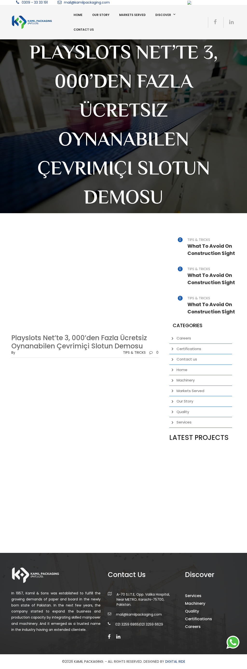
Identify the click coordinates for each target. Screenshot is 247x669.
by (13, 352)
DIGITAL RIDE (175, 661)
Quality (183, 411)
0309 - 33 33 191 (35, 2)
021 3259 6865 (127, 624)
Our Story (101, 15)
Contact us (84, 30)
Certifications (189, 348)
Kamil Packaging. (89, 661)
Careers (184, 338)
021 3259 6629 (151, 624)
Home (78, 15)
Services (184, 422)
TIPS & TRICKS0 (140, 352)
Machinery (186, 380)
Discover (163, 15)
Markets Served (132, 15)
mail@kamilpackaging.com (87, 2)
